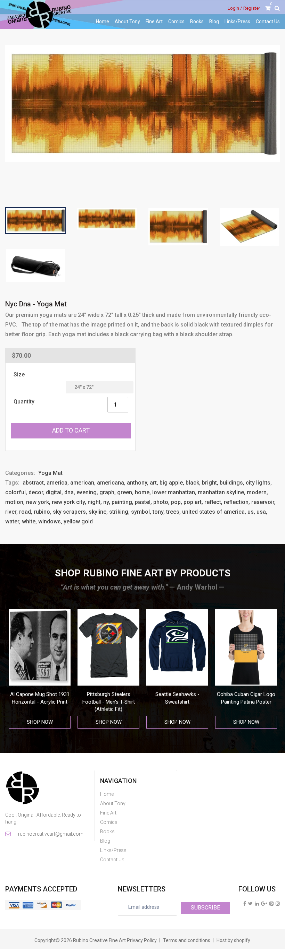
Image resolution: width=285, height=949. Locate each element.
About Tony (127, 21)
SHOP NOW (40, 722)
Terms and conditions (186, 940)
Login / (235, 8)
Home (102, 21)
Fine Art (154, 21)
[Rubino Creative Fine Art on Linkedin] (257, 903)
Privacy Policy (142, 940)
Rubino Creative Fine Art (99, 940)
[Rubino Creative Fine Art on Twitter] (250, 903)
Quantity (24, 401)
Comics (176, 21)
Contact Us (268, 21)
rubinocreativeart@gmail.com (50, 834)
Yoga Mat (50, 473)
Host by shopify (233, 940)
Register (251, 8)
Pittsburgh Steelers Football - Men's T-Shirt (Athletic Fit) (40, 701)
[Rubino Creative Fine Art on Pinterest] (271, 903)
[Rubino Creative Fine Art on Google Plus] (264, 903)
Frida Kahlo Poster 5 (246, 694)
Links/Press (237, 21)
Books (197, 21)
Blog (214, 21)
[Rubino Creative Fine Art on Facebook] (244, 903)
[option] (39, 669)
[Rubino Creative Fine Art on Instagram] (278, 903)
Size (19, 374)
